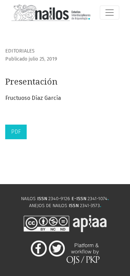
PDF (16, 131)
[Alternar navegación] (109, 12)
